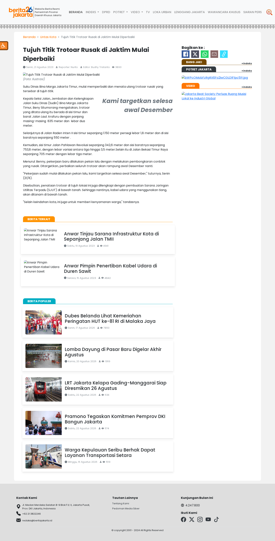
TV (148, 12)
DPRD (106, 12)
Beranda (76, 12)
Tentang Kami (120, 503)
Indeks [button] (91, 12)
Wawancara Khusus (224, 12)
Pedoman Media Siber (126, 508)
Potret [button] (119, 12)
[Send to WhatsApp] (205, 54)
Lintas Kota (48, 37)
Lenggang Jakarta (189, 12)
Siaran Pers (252, 12)
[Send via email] (214, 54)
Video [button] (136, 12)
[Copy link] (224, 54)
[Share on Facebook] (186, 54)
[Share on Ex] (195, 54)
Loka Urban (162, 12)
